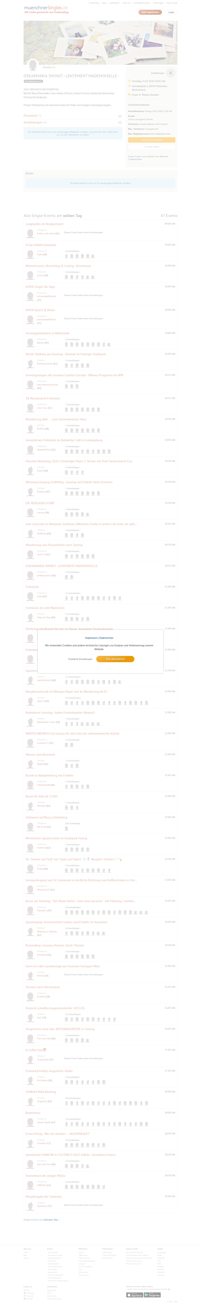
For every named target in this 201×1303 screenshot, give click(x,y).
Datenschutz (106, 638)
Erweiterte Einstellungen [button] (80, 659)
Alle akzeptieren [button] (115, 659)
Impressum (91, 638)
